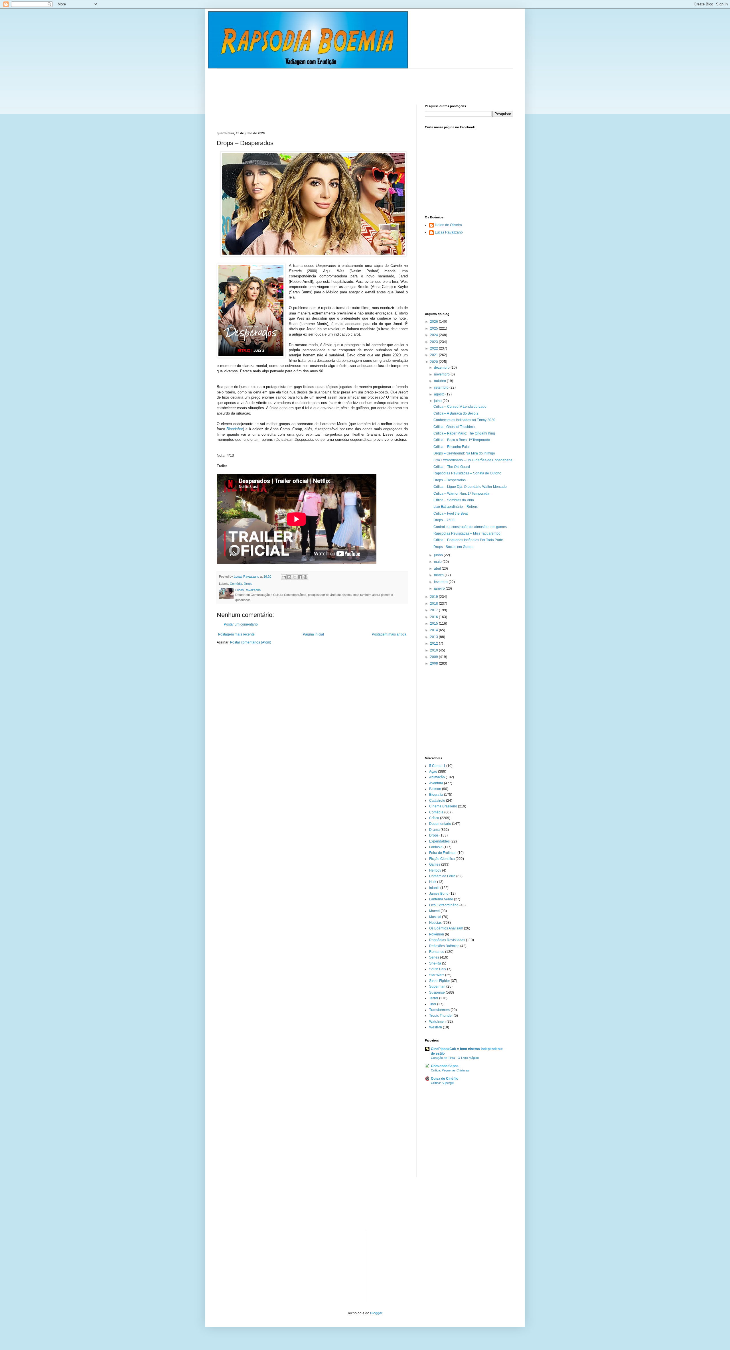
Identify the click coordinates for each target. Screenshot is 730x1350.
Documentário (440, 824)
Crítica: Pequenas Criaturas (450, 1070)
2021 (434, 355)
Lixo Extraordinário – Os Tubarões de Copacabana (472, 460)
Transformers (439, 1010)
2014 (434, 630)
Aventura (436, 783)
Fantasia (436, 847)
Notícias (435, 923)
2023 (434, 342)
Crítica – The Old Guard (451, 467)
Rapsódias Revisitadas (447, 940)
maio (438, 562)
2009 (434, 657)
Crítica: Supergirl (442, 1083)
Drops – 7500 (444, 520)
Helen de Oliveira (448, 225)
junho (439, 555)
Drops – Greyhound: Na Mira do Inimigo (464, 453)
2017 (434, 610)
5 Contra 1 (437, 766)
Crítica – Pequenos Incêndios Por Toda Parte (468, 540)
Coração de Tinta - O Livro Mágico (455, 1057)
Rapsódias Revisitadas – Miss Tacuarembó (466, 533)
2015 (434, 624)
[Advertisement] (320, 81)
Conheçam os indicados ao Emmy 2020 (464, 420)
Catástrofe (437, 801)
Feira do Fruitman (443, 853)
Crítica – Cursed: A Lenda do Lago (459, 407)
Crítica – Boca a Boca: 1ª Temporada (461, 440)
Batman (435, 789)
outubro (440, 381)
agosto (439, 394)
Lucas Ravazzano (449, 232)
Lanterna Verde (441, 899)
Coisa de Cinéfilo (444, 1079)
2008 (434, 663)
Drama (434, 830)
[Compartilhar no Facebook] (300, 577)
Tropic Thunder (441, 1016)
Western (435, 1027)
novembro (442, 374)
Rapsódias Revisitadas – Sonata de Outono (467, 473)
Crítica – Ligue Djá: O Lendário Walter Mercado (470, 487)
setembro (441, 387)
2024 (434, 335)
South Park (437, 969)
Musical (435, 917)
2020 (434, 362)
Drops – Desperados (449, 480)
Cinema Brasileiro (443, 806)
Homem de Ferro (442, 876)
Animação (437, 777)
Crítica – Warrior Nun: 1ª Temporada (461, 494)
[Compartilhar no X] (294, 577)
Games (434, 864)
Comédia (236, 583)
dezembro (442, 368)
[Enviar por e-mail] (284, 577)
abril (438, 569)
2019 (434, 597)
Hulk (432, 882)
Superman (437, 986)
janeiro (440, 588)
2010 (434, 650)
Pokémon (436, 934)
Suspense (437, 992)
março (439, 575)
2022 (434, 348)
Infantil (434, 888)
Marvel (434, 911)
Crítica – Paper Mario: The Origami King (464, 433)
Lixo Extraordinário (444, 905)
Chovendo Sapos (445, 1066)
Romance (436, 952)
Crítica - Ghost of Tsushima (454, 427)
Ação (433, 772)
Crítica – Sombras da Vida (453, 500)
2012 (434, 643)
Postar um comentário (241, 624)
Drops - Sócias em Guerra (453, 547)
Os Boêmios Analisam (446, 928)
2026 (434, 322)
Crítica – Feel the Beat (450, 513)
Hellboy (435, 870)
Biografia (436, 795)
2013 (434, 637)
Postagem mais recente (236, 634)
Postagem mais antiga (389, 634)
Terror (433, 998)
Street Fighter (439, 981)
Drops (248, 583)
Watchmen (437, 1022)
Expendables (439, 841)
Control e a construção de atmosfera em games (470, 527)
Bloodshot (234, 429)
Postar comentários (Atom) (250, 642)
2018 (434, 604)
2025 (434, 328)
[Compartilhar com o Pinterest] (305, 577)
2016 (434, 617)
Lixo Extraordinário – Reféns (455, 507)
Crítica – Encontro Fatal (451, 447)
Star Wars (436, 975)
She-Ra (435, 963)
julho (438, 401)
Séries (434, 957)
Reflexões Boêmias (444, 946)
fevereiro (441, 582)
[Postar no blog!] (289, 577)
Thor (432, 1004)
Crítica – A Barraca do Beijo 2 (455, 413)
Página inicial (313, 634)
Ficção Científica (442, 859)
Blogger (376, 1313)
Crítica (434, 818)
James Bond (439, 894)
